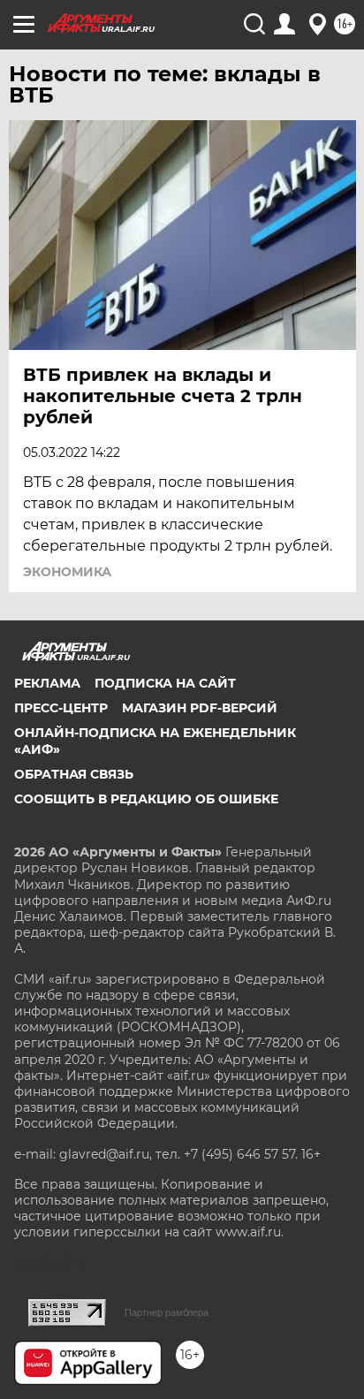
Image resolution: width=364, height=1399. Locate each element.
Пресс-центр (61, 708)
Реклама (47, 683)
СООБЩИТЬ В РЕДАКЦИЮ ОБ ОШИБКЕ (146, 799)
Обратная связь (73, 774)
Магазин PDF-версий (199, 708)
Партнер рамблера (167, 1312)
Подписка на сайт (165, 683)
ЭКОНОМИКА (67, 572)
